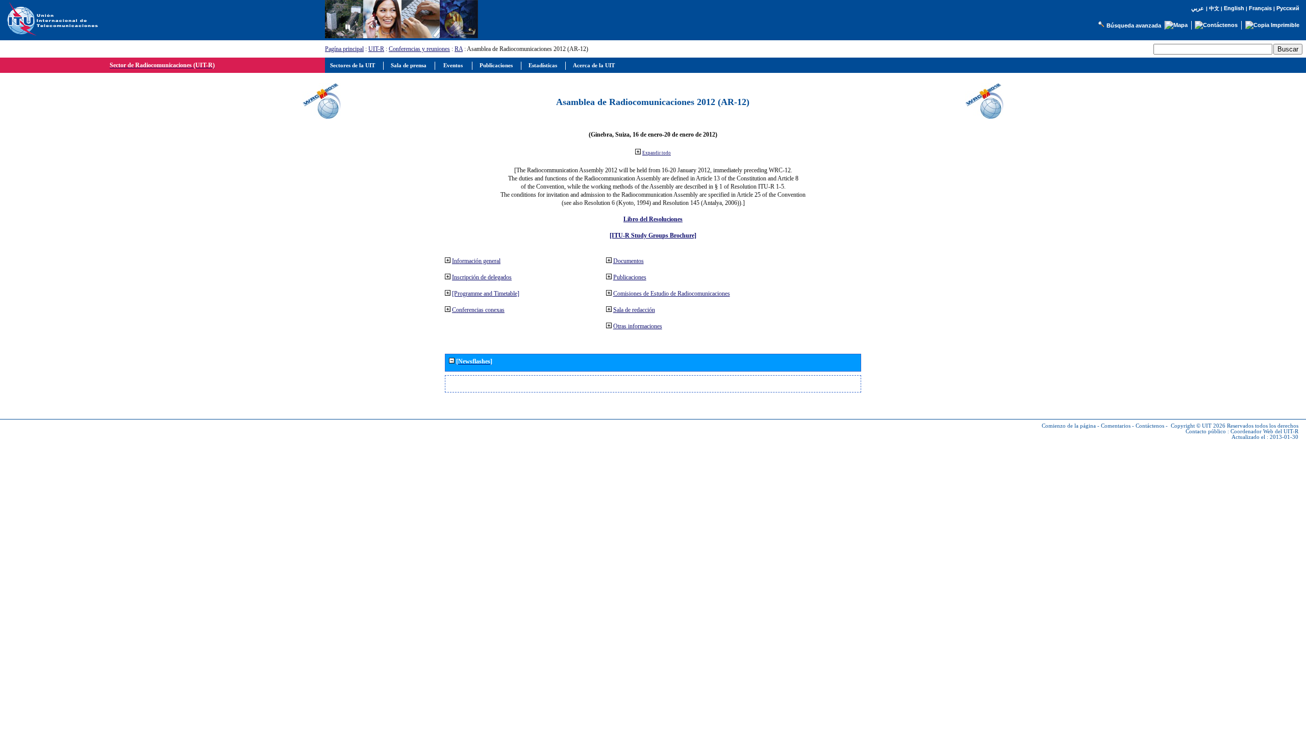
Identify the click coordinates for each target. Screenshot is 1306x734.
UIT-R (376, 49)
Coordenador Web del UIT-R (1264, 431)
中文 (1214, 8)
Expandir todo (656, 152)
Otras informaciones (637, 326)
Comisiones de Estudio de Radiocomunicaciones (671, 293)
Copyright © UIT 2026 (1198, 426)
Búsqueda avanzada (1134, 25)
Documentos (628, 261)
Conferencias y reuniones (419, 49)
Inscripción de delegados (482, 277)
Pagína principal (344, 49)
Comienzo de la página (1069, 426)
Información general (476, 261)
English (1234, 8)
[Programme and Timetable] (485, 293)
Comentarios (1116, 426)
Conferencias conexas (478, 309)
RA (459, 49)
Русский (1287, 8)
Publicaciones (629, 277)
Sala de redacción (634, 309)
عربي (1197, 8)
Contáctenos (1150, 426)
